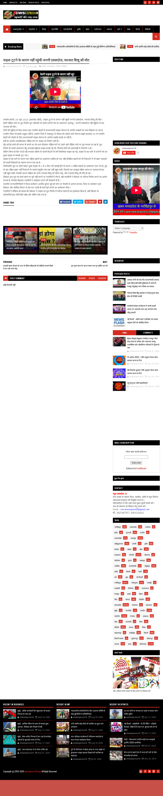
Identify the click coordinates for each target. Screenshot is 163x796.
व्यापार (109, 29)
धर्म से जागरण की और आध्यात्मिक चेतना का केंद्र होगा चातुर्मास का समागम (56, 246)
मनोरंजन (98, 29)
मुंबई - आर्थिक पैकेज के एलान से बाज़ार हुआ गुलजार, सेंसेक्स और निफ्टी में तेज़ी (33, 725)
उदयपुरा (133, 538)
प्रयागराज (145, 588)
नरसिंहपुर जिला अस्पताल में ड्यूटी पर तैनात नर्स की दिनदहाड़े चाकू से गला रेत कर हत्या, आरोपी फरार (21, 245)
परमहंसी (117, 588)
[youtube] (145, 2)
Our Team (23, 2)
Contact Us (13, 2)
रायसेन (58, 66)
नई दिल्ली (139, 577)
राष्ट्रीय (32, 29)
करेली (134, 543)
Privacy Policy (33, 2)
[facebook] (149, 2)
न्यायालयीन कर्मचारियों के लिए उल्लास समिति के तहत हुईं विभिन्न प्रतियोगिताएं (68, 46)
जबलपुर (142, 560)
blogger (82, 278)
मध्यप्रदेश (17, 29)
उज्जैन (142, 532)
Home (5, 2)
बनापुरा (116, 593)
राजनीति (54, 29)
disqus (92, 278)
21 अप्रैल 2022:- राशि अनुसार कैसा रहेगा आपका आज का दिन (142, 358)
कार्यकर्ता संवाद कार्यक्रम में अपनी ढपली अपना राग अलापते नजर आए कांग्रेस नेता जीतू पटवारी (142, 309)
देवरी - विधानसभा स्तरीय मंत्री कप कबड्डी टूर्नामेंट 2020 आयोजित (139, 741)
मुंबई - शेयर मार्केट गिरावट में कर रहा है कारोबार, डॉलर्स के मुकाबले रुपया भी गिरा (35, 738)
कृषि (79, 29)
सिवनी (146, 632)
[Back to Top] (158, 771)
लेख (128, 29)
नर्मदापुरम (134, 582)
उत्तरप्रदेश (118, 538)
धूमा (126, 577)
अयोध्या (147, 527)
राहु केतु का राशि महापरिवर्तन (137, 382)
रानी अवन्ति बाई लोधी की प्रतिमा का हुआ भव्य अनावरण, (138, 46)
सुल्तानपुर (134, 638)
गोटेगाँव (35, 46)
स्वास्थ (116, 643)
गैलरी (138, 29)
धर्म (118, 29)
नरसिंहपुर (9, 236)
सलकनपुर (117, 632)
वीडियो (148, 29)
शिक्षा (143, 627)
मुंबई (115, 610)
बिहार (141, 593)
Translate (133, 232)
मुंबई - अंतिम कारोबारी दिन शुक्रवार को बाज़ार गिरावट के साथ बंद (34, 712)
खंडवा (129, 549)
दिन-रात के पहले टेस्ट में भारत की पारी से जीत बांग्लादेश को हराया (140, 753)
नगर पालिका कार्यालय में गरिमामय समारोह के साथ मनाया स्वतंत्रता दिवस (87, 738)
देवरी (44, 66)
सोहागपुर (150, 638)
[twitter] (154, 2)
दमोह (116, 571)
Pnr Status (45, 2)
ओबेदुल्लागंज (118, 543)
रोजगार (132, 616)
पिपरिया (130, 588)
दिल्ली (128, 571)
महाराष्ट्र (149, 604)
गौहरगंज (147, 554)
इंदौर (116, 532)
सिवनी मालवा (118, 638)
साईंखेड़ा (132, 632)
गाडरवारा (117, 554)
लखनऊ (145, 616)
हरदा (129, 643)
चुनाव (130, 560)
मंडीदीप (141, 599)
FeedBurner (141, 468)
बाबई (129, 593)
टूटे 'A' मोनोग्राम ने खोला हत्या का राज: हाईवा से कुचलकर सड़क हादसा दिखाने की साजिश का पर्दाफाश (88, 752)
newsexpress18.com (33, 771)
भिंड (115, 599)
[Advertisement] (61, 216)
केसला (116, 549)
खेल (87, 29)
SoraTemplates (70, 776)
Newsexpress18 (94, 776)
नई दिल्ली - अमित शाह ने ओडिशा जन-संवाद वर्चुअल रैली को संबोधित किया (142, 320)
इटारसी (128, 532)
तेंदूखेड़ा (147, 566)
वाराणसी (128, 621)
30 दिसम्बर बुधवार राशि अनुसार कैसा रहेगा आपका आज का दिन (142, 371)
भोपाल (127, 599)
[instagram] (158, 2)
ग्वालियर (117, 560)
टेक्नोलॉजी (68, 29)
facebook (102, 278)
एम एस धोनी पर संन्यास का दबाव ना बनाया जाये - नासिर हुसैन (141, 712)
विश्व (44, 29)
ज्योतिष (124, 332)
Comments (148, 332)
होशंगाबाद (143, 643)
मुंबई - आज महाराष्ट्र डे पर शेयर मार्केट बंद (33, 749)
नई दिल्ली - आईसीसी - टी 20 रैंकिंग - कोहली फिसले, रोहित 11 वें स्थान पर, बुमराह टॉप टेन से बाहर (140, 726)
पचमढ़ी (149, 582)
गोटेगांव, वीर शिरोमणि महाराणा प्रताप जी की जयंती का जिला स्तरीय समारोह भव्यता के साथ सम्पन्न (90, 245)
